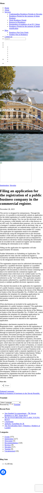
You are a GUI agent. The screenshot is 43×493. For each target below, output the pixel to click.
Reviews (8, 445)
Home (7, 8)
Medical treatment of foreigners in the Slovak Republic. (20, 393)
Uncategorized (10, 451)
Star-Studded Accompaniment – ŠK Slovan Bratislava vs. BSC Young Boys (20, 414)
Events (7, 437)
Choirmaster (9, 422)
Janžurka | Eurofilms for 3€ (14, 424)
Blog (6, 30)
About (7, 10)
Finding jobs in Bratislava (18, 34)
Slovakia (13, 185)
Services (8, 12)
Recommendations (11, 443)
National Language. (7, 391)
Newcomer (9, 441)
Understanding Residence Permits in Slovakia (25, 14)
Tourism (8, 449)
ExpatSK (7, 109)
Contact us (8, 37)
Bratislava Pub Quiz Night (18, 32)
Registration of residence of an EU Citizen (24, 24)
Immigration (4, 185)
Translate (17, 405)
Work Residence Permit (17, 20)
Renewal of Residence (17, 22)
